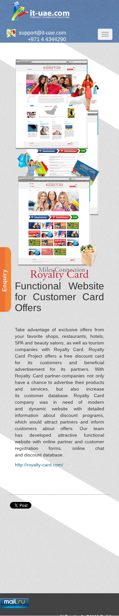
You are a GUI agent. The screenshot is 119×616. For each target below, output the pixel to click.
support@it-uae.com (42, 33)
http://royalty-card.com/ (39, 464)
